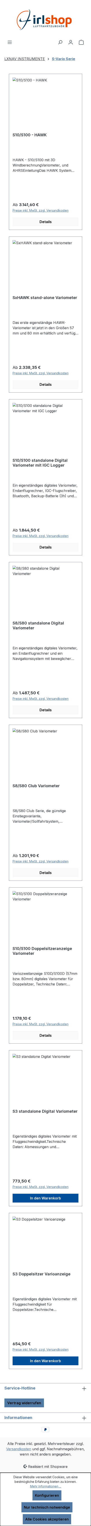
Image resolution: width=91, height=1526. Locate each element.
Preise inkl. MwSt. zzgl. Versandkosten (40, 210)
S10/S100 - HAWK (30, 135)
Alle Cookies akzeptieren (47, 1519)
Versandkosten (18, 1449)
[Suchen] (60, 42)
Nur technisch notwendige (47, 1507)
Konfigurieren (47, 1495)
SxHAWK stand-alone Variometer (45, 297)
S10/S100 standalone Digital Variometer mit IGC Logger (40, 462)
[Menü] (9, 42)
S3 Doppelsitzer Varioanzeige (41, 1274)
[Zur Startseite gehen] (45, 19)
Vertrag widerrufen (24, 1403)
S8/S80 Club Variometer (36, 785)
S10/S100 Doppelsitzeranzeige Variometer (42, 951)
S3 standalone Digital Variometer (45, 1111)
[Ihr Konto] (70, 42)
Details (46, 222)
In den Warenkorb (45, 1198)
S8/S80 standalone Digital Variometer (38, 625)
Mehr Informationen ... (45, 1486)
